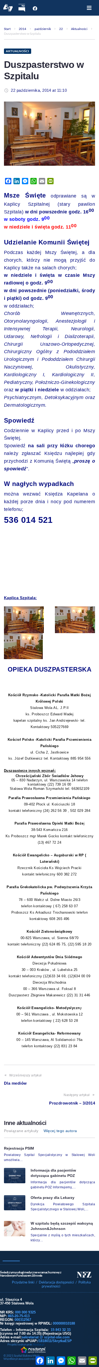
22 (61, 29)
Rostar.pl (38, 1344)
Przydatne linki (23, 1282)
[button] (89, 8)
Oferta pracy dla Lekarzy (52, 1197)
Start (7, 29)
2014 (22, 29)
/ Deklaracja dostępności (55, 1282)
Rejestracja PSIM (19, 1148)
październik (43, 29)
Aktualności (79, 29)
